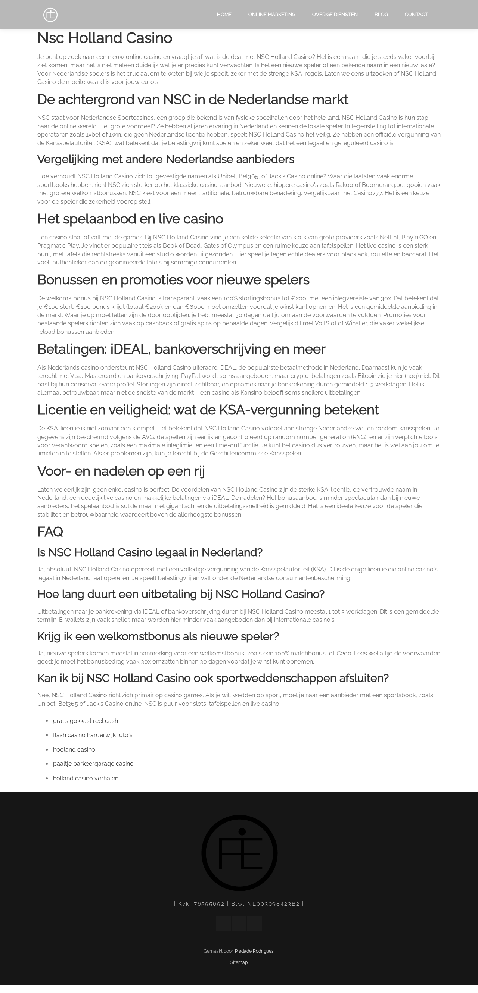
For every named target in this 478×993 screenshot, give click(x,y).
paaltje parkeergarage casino (93, 763)
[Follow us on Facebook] (223, 923)
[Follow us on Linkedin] (239, 923)
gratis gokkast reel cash (85, 720)
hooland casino (74, 749)
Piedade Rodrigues (254, 951)
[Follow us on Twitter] (254, 923)
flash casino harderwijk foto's (93, 735)
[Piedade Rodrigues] (48, 15)
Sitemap (239, 962)
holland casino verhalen (85, 778)
